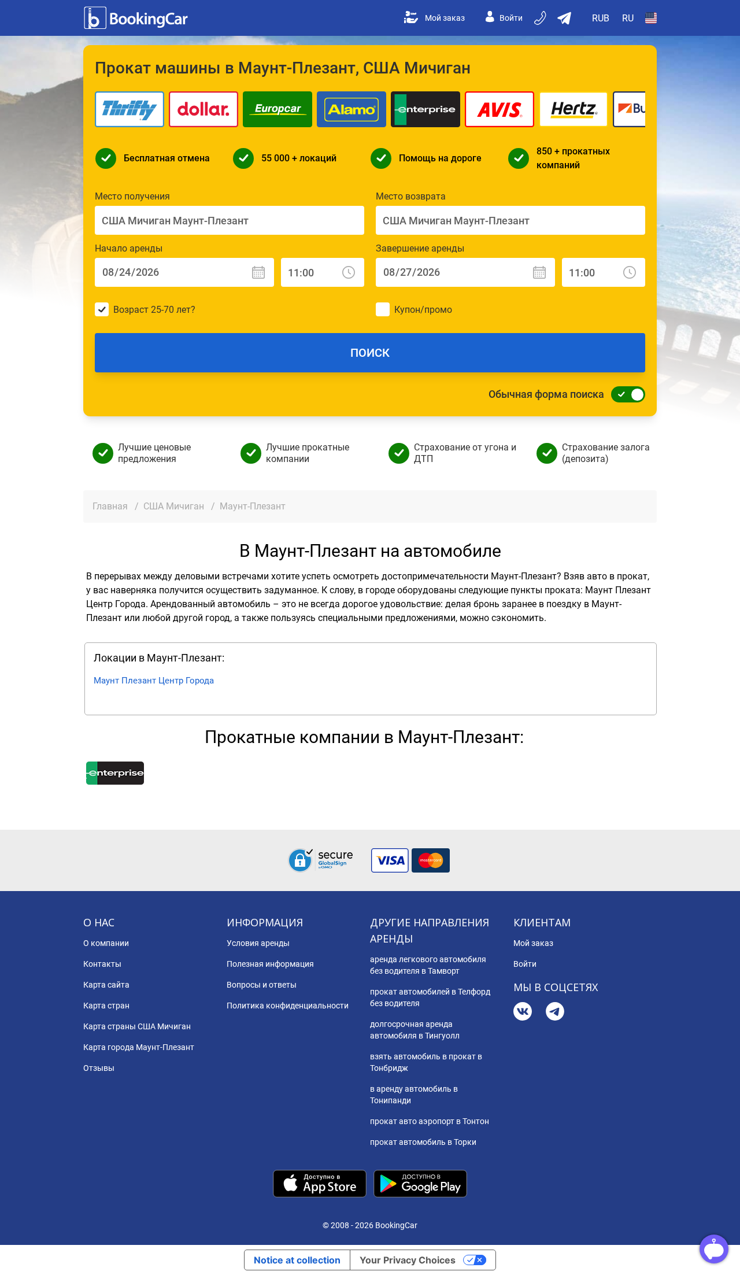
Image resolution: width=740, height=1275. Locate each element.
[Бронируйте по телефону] (541, 18)
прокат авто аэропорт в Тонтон (429, 1121)
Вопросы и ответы (262, 984)
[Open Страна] (651, 18)
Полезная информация (270, 964)
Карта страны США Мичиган (137, 1026)
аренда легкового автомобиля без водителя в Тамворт (428, 965)
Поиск (370, 353)
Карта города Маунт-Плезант (138, 1047)
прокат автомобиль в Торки (423, 1142)
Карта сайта (106, 984)
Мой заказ (445, 18)
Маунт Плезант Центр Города (154, 680)
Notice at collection (297, 1260)
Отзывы (98, 1068)
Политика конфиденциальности (288, 1005)
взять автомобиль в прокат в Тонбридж (426, 1062)
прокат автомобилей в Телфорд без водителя (430, 997)
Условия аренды (258, 943)
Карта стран (106, 1005)
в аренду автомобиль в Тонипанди (414, 1094)
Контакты (102, 964)
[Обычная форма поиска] (625, 394)
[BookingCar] (137, 17)
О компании (106, 943)
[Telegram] (555, 1012)
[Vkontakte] (522, 1012)
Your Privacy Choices (408, 1260)
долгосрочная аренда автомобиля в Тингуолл (415, 1029)
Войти (511, 18)
